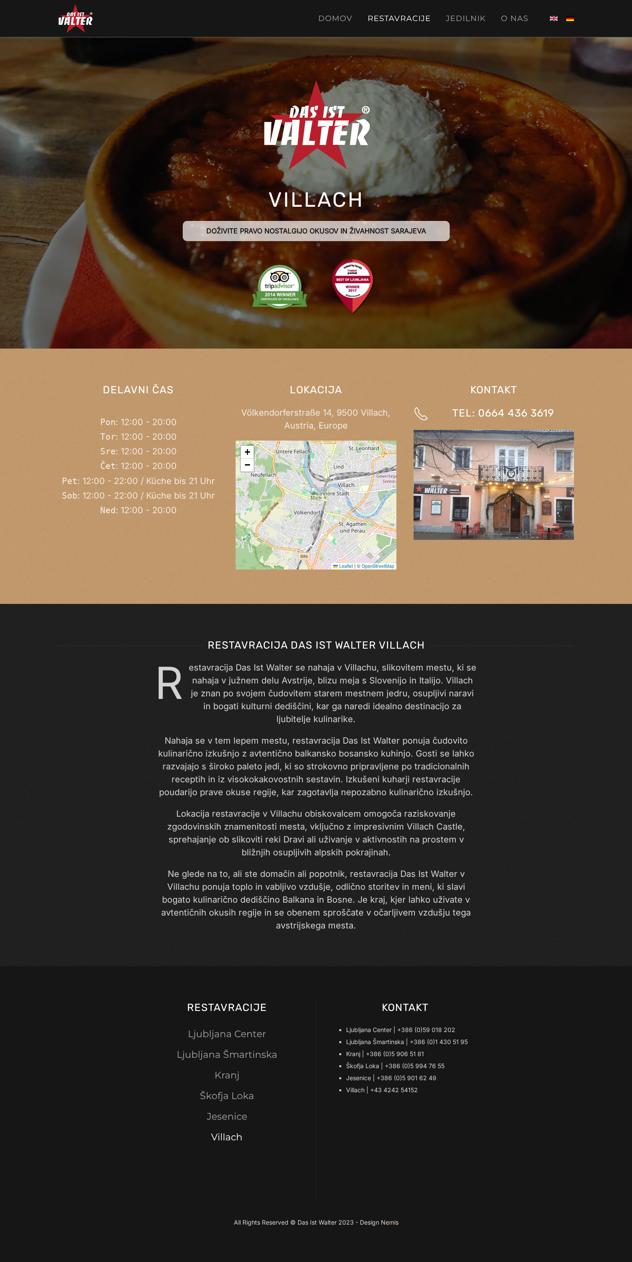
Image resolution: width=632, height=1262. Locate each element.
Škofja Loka (227, 1096)
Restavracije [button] (399, 18)
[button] (316, 496)
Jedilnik (466, 18)
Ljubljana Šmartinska (227, 1054)
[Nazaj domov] (76, 18)
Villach (226, 1137)
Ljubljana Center (227, 1034)
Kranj (227, 1075)
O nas (514, 18)
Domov (335, 18)
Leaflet (345, 566)
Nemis (390, 1222)
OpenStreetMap (378, 566)
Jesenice (227, 1116)
